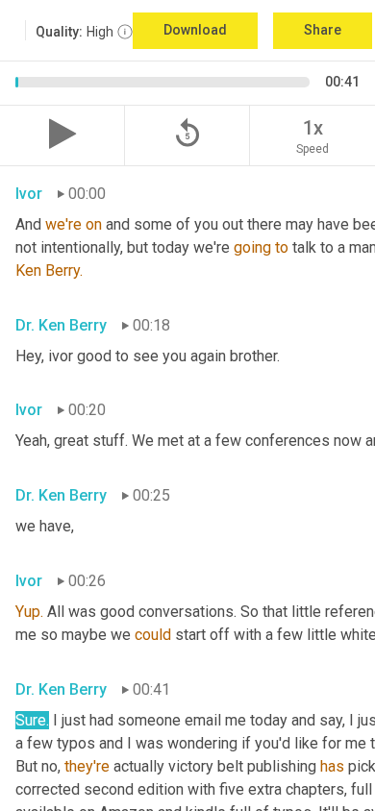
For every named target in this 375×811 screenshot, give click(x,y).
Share (322, 29)
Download (195, 29)
